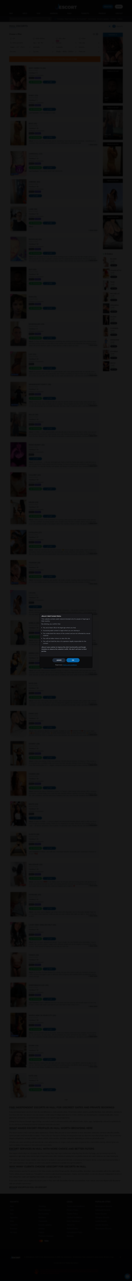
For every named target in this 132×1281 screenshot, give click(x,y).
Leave (59, 660)
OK (73, 660)
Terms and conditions (70, 665)
